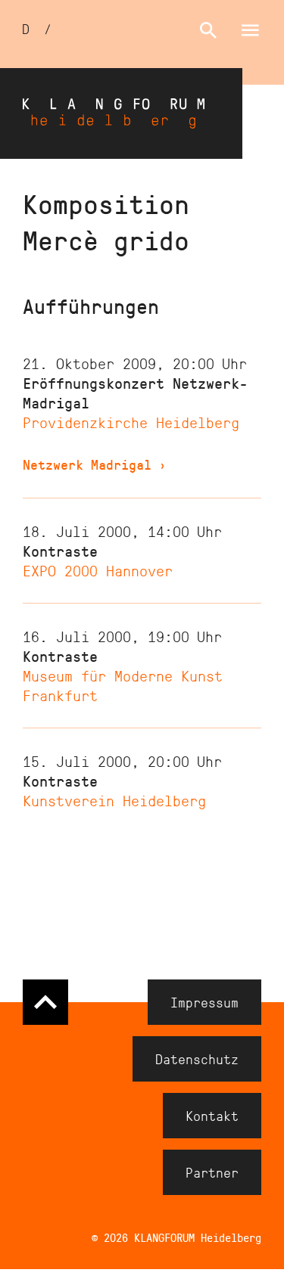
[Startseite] (121, 113)
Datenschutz (197, 1059)
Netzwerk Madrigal (95, 464)
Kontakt (212, 1116)
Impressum (204, 1002)
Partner (212, 1172)
